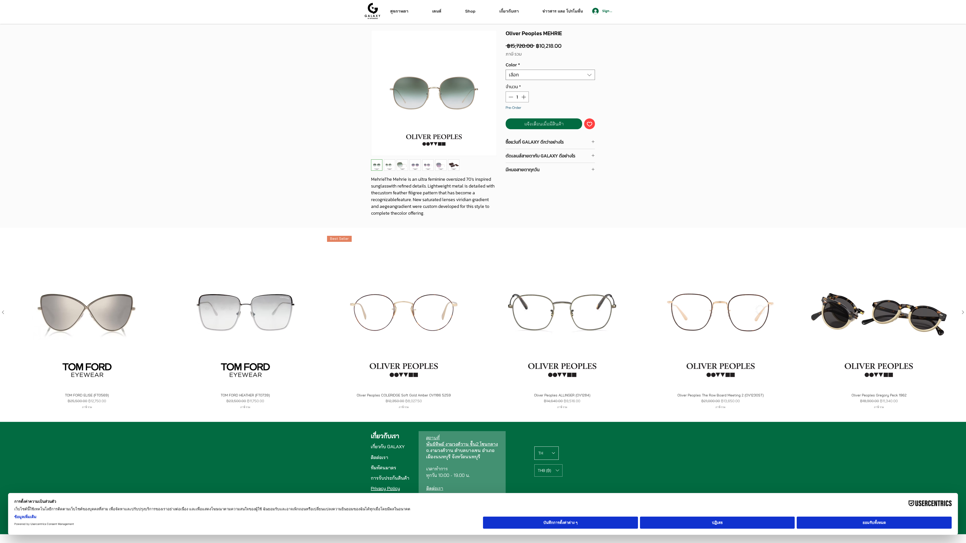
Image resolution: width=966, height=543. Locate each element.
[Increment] (524, 97)
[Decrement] (510, 97)
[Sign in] (595, 11)
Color (513, 65)
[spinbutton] (517, 97)
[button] (548, 470)
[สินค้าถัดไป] (963, 312)
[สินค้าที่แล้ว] (3, 312)
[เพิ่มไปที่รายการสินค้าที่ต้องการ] (589, 123)
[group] (483, 322)
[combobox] (550, 75)
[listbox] (548, 470)
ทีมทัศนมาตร (383, 468)
